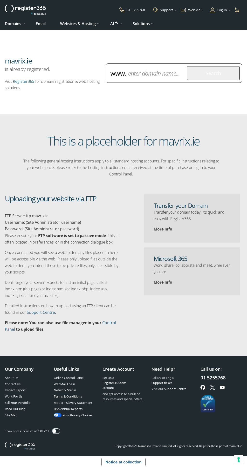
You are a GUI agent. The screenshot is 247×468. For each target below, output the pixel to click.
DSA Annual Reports (68, 409)
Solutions (141, 23)
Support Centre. (41, 312)
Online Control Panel (68, 378)
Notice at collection (123, 462)
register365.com (20, 446)
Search (213, 73)
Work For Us (13, 396)
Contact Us (13, 384)
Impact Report (15, 390)
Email (41, 23)
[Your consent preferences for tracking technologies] (238, 459)
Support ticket (161, 383)
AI (112, 23)
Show (56, 431)
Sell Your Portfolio (17, 402)
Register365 (23, 81)
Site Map (11, 415)
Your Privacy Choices (77, 415)
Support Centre (175, 389)
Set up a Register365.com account (114, 383)
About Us (11, 378)
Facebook (202, 387)
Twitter (212, 387)
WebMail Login (64, 384)
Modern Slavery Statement (73, 402)
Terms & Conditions (68, 396)
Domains (13, 23)
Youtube (222, 387)
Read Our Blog (15, 409)
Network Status (65, 390)
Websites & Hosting (78, 23)
